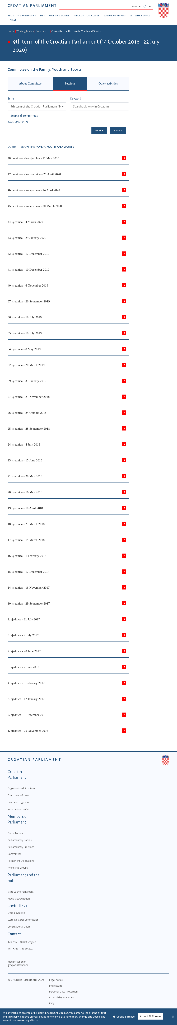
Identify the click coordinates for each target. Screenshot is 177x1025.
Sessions (70, 83)
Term (11, 98)
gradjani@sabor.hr (18, 965)
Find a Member (16, 833)
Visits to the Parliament (21, 891)
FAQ (51, 1003)
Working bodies (59, 15)
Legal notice (56, 979)
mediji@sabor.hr (17, 961)
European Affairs (115, 15)
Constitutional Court (19, 926)
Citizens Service (140, 15)
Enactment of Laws (18, 795)
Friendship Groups (18, 867)
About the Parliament (22, 15)
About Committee (30, 83)
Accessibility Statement (62, 997)
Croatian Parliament (32, 5)
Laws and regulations (19, 802)
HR (150, 6)
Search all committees (24, 115)
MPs (42, 15)
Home (11, 31)
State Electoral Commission (23, 919)
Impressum (55, 985)
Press (13, 19)
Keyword (75, 98)
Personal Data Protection (63, 991)
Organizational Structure (21, 788)
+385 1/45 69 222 (22, 948)
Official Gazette (16, 912)
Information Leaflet (18, 809)
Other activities (108, 83)
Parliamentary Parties (20, 840)
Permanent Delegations (21, 860)
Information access (87, 15)
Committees (42, 31)
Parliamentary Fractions (21, 847)
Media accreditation (19, 898)
